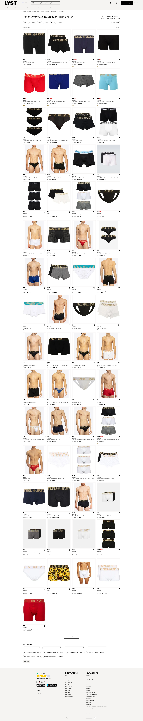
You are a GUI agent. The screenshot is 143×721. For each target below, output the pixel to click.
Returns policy (89, 681)
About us (88, 677)
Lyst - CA (67, 677)
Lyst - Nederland (69, 696)
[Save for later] (44, 59)
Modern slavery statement (92, 708)
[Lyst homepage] (11, 3)
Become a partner (90, 700)
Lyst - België (68, 694)
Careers (88, 688)
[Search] (33, 3)
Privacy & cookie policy (91, 694)
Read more (89, 718)
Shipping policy (89, 679)
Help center (88, 675)
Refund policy (89, 684)
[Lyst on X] (42, 682)
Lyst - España (68, 686)
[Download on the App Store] (40, 685)
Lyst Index (88, 702)
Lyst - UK (67, 679)
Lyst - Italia (67, 690)
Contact (88, 690)
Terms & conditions (90, 692)
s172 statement (89, 710)
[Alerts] (110, 3)
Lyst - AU (67, 675)
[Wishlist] (116, 3)
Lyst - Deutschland (69, 684)
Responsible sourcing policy (92, 712)
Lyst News (88, 704)
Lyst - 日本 (67, 692)
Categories (88, 698)
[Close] (95, 718)
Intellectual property (90, 696)
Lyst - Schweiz (68, 683)
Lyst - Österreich (69, 681)
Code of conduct (90, 714)
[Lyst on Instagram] (37, 682)
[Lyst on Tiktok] (39, 682)
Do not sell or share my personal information (96, 706)
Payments (88, 683)
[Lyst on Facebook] (44, 682)
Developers (88, 686)
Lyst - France (68, 688)
